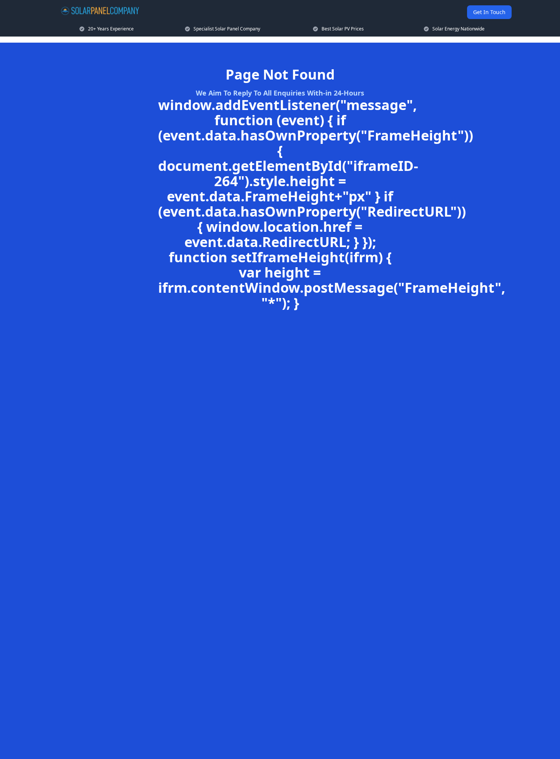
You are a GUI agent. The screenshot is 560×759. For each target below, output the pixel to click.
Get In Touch (489, 12)
